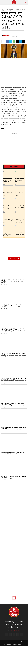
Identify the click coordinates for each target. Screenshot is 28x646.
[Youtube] (21, 634)
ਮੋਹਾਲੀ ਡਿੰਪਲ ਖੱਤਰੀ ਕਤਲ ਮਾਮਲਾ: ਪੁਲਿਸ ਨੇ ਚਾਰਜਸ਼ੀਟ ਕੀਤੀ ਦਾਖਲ (19, 221)
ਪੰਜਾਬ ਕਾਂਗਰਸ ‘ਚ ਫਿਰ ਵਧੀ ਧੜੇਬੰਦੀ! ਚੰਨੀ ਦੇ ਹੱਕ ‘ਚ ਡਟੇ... (19, 234)
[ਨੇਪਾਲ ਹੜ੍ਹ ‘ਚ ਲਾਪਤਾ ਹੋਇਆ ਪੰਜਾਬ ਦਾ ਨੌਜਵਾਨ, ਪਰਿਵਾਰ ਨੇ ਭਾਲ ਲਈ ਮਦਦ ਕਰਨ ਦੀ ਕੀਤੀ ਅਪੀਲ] (8, 174)
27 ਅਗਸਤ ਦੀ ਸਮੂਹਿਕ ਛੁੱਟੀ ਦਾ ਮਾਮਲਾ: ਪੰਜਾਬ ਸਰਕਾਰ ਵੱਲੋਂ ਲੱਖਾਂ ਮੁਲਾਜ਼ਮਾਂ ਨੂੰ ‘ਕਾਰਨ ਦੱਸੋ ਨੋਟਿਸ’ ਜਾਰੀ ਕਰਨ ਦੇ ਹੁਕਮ (13, 379)
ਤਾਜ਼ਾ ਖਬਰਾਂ (14, 166)
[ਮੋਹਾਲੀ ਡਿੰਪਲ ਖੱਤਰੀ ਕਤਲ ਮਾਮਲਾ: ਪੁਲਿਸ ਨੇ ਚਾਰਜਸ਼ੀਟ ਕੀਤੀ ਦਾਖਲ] (20, 214)
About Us (16, 641)
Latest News (8, 30)
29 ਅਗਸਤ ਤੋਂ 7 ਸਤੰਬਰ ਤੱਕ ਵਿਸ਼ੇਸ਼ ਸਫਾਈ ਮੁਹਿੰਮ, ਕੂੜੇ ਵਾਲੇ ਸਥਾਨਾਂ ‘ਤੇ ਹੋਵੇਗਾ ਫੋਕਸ (13, 354)
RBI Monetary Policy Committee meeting (11, 129)
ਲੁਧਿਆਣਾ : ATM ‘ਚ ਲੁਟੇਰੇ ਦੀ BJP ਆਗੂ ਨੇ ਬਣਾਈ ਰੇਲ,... (8, 221)
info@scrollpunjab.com (16, 630)
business (11, 9)
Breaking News (5, 352)
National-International (17, 30)
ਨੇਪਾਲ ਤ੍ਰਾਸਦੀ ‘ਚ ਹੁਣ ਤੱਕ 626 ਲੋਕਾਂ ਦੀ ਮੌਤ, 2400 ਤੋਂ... (19, 207)
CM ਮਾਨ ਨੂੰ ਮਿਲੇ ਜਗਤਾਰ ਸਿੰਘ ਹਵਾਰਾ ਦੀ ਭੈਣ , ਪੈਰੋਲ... (19, 180)
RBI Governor (10, 128)
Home (2, 9)
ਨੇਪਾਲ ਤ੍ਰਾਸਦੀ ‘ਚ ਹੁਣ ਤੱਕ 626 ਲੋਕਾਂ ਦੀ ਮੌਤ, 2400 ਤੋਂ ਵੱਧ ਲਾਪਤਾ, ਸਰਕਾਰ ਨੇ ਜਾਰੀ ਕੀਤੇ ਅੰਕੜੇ (13, 404)
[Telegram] (20, 41)
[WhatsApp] (14, 41)
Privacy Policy (10, 641)
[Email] (17, 41)
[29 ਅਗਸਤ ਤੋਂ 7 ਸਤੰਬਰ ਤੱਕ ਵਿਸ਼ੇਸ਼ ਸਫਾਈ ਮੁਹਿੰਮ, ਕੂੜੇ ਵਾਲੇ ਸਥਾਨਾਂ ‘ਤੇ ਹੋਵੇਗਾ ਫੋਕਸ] (20, 187)
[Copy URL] (23, 41)
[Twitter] (10, 41)
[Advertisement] (14, 73)
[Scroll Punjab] (14, 2)
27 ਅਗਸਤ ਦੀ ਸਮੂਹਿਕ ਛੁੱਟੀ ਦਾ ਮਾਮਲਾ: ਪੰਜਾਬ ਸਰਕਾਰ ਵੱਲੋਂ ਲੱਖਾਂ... (7, 207)
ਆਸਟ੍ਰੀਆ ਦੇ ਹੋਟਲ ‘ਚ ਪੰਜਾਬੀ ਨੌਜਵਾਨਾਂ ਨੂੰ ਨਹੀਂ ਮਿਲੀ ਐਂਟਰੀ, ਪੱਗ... (7, 234)
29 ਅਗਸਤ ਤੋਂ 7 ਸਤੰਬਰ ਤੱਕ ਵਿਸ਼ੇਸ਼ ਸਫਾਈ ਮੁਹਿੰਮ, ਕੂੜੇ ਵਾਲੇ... (19, 194)
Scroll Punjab (7, 35)
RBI (6, 128)
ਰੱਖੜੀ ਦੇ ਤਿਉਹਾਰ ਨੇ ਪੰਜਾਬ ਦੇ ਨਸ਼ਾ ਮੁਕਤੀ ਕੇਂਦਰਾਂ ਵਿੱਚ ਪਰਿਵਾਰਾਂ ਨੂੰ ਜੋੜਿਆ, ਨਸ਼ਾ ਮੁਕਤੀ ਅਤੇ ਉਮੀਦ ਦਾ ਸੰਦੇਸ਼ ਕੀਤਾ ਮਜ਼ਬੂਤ (13, 329)
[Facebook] (7, 41)
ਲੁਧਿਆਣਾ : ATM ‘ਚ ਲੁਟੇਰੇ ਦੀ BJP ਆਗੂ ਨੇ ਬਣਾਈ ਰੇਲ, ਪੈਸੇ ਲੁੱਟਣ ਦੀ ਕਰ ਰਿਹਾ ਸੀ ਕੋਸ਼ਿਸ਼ (13, 428)
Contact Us (22, 641)
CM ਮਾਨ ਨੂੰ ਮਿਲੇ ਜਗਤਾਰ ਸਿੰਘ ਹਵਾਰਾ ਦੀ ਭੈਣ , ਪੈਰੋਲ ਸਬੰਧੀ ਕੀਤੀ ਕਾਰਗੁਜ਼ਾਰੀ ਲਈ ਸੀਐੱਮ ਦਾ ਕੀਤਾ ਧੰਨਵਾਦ (12, 305)
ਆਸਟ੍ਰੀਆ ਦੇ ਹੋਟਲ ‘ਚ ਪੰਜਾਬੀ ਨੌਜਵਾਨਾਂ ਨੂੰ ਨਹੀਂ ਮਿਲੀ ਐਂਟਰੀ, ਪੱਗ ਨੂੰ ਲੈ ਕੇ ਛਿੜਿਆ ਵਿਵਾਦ (13, 477)
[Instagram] (10, 634)
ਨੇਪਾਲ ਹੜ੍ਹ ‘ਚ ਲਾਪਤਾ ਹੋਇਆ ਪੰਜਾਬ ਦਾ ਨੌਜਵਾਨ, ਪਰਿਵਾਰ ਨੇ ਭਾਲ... (8, 180)
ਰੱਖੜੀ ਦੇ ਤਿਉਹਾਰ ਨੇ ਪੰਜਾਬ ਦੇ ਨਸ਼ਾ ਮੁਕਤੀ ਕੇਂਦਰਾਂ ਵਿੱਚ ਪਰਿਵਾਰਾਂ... (8, 194)
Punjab (6, 9)
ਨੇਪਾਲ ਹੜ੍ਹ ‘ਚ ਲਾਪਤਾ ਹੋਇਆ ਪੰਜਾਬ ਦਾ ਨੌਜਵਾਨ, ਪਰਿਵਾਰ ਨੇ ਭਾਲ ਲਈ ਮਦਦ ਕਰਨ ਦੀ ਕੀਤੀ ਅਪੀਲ (13, 280)
